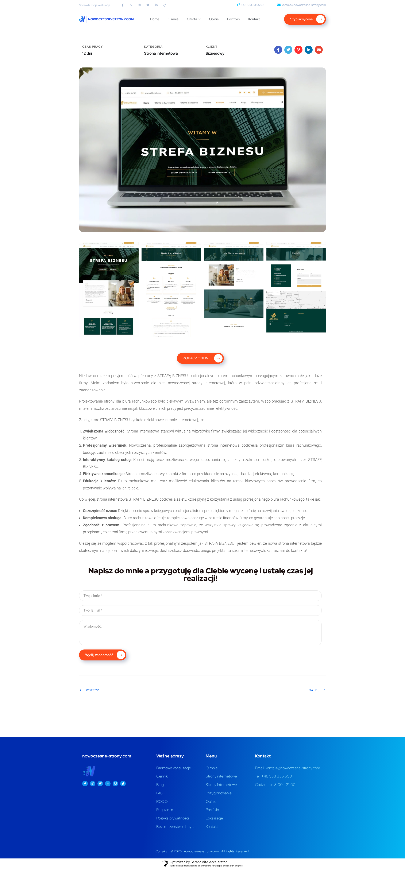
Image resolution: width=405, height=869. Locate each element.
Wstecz (92, 690)
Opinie (214, 19)
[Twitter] (148, 5)
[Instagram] (139, 5)
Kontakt (254, 19)
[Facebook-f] (123, 5)
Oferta (192, 19)
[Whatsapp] (131, 5)
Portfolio (233, 19)
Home (154, 19)
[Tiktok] (165, 5)
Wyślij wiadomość (99, 655)
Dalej (314, 690)
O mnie (173, 19)
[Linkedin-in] (156, 5)
